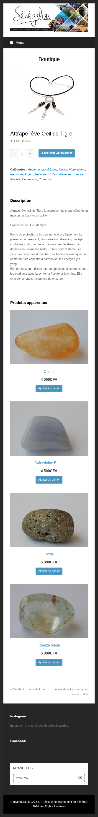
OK (80, 777)
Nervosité (16, 174)
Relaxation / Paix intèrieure (53, 174)
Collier (63, 169)
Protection (45, 179)
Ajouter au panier (56, 153)
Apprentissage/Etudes (42, 169)
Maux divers (77, 169)
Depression (29, 179)
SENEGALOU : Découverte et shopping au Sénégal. (55, 801)
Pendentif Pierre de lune (29, 689)
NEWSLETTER (23, 768)
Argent (29, 174)
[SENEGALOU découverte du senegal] (49, 17)
